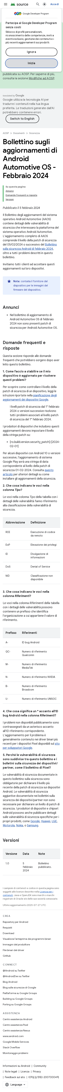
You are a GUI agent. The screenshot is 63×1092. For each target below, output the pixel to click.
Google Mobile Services (16, 1041)
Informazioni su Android (16, 1066)
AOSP (6, 133)
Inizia (31, 63)
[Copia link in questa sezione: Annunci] (22, 308)
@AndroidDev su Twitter (16, 976)
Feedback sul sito (15, 1077)
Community (40, 1066)
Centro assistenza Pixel (15, 1024)
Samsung (32, 825)
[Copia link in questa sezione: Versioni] (22, 841)
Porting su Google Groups (17, 1004)
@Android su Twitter (14, 970)
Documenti (19, 133)
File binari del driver (13, 950)
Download (8, 933)
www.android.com (13, 1036)
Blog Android (10, 981)
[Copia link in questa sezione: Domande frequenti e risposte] (22, 348)
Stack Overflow (11, 1047)
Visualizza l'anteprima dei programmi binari (27, 938)
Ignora (31, 52)
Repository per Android (15, 922)
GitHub (7, 955)
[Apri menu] (5, 4)
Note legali (11, 1071)
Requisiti (7, 927)
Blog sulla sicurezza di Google (19, 987)
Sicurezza (34, 133)
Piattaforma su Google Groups (20, 993)
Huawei (45, 821)
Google (35, 821)
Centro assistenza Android (17, 1019)
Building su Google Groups (17, 998)
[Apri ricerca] (38, 4)
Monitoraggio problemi (15, 1053)
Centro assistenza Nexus (16, 1030)
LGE (54, 821)
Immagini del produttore (16, 944)
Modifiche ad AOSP (41, 78)
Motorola (9, 825)
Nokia (19, 825)
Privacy (37, 1071)
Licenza (25, 1071)
